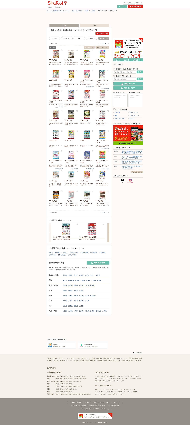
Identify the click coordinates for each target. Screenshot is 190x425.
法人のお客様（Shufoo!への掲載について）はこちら (95, 409)
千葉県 (83, 280)
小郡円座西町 (62, 255)
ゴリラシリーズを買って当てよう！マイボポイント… (55, 204)
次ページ (105, 43)
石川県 (87, 285)
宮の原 (51, 252)
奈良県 (87, 295)
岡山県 (65, 300)
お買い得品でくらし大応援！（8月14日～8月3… (55, 63)
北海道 (65, 275)
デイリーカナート (120, 394)
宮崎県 (92, 311)
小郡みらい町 (74, 252)
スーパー (54, 38)
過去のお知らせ (137, 172)
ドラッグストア (91, 38)
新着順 (51, 48)
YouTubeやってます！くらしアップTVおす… (102, 124)
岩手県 (76, 275)
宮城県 (81, 275)
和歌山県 (93, 295)
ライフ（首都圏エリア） (133, 391)
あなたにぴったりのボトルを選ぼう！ (55, 145)
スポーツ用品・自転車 (135, 378)
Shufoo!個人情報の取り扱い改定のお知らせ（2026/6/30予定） (132, 162)
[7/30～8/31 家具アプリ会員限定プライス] (87, 94)
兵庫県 (70, 295)
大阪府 (65, 295)
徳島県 (65, 306)
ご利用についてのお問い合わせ (101, 402)
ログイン (122, 6)
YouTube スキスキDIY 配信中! (55, 124)
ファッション (66, 38)
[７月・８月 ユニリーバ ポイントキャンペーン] (71, 155)
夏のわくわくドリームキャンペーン (86, 145)
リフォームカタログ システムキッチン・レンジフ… (102, 204)
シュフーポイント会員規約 (78, 405)
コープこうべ (104, 394)
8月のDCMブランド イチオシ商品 (71, 85)
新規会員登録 (135, 6)
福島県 (98, 275)
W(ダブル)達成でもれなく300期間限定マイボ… (71, 145)
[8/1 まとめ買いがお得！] (87, 74)
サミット (97, 394)
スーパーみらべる (126, 389)
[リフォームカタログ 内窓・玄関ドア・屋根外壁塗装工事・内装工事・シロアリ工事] (56, 175)
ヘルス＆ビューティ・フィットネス (114, 381)
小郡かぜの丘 (72, 255)
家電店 (97, 378)
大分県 (87, 311)
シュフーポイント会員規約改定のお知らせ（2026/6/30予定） (132, 157)
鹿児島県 (98, 311)
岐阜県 (76, 290)
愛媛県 (76, 306)
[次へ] (108, 232)
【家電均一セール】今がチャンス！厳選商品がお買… (86, 63)
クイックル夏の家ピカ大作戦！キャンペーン (102, 63)
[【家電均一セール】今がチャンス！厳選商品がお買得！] (87, 54)
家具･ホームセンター (102, 47)
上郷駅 (93, 10)
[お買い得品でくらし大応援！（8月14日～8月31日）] (56, 54)
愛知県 (65, 290)
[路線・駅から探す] (98, 263)
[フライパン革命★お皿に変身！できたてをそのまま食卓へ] (71, 54)
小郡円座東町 (84, 252)
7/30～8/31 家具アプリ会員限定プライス (86, 105)
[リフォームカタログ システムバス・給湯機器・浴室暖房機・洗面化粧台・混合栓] (71, 195)
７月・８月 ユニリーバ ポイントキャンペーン (71, 166)
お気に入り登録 (61, 50)
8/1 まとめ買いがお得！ (86, 84)
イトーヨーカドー (99, 391)
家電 (79, 38)
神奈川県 (71, 280)
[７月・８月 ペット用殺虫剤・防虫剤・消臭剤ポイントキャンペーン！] (102, 134)
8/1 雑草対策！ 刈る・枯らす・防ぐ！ (102, 85)
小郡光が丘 (52, 255)
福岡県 (65, 311)
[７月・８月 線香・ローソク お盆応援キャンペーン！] (87, 155)
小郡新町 (65, 252)
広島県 (70, 300)
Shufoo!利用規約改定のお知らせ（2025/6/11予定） (132, 167)
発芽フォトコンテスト (85, 123)
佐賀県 (70, 311)
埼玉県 (77, 280)
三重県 (81, 290)
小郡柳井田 (93, 252)
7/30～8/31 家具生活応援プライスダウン (102, 105)
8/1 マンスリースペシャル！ (56, 104)
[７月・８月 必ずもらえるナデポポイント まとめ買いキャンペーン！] (102, 155)
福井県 (92, 285)
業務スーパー (98, 389)
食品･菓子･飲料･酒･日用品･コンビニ (110, 376)
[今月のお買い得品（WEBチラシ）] (71, 94)
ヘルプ (87, 402)
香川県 (70, 306)
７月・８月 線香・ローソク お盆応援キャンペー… (86, 166)
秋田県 (87, 275)
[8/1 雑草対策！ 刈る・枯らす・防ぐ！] (102, 74)
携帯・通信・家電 (99, 381)
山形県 (92, 275)
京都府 (76, 295)
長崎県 (76, 311)
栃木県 (94, 280)
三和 (114, 394)
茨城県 (88, 280)
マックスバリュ (116, 389)
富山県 (81, 285)
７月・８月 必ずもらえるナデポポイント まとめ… (102, 166)
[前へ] (50, 232)
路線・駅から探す (77, 10)
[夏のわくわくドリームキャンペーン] (87, 134)
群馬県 (99, 280)
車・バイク (125, 378)
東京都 (65, 280)
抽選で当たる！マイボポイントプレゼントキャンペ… (86, 184)
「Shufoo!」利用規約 (75, 402)
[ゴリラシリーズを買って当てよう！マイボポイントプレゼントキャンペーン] (56, 195)
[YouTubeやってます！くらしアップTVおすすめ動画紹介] (102, 114)
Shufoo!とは (117, 402)
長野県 (70, 285)
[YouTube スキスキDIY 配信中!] (56, 114)
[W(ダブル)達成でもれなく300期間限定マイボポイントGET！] (71, 134)
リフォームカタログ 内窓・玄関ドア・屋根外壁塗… (55, 185)
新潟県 (76, 285)
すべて (131, 118)
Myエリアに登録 (102, 33)
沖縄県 (104, 311)
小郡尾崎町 (102, 252)
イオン (133, 389)
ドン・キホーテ (107, 389)
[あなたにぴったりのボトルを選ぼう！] (56, 134)
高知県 (81, 306)
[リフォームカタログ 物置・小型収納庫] (87, 195)
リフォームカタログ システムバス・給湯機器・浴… (71, 204)
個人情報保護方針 (114, 405)
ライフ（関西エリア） (120, 391)
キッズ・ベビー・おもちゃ (114, 378)
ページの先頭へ (138, 352)
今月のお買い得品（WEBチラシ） (71, 105)
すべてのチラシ (89, 47)
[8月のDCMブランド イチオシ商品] (71, 74)
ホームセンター (119, 118)
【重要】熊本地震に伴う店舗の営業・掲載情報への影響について (132, 152)
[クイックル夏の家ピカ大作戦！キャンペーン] (102, 54)
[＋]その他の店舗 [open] (90, 86)
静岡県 (70, 290)
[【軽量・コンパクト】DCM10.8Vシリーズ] (71, 114)
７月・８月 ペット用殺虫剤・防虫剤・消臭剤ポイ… (102, 145)
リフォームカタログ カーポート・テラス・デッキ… (71, 184)
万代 (106, 391)
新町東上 (58, 252)
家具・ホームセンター (136, 376)
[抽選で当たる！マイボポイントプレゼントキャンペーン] (87, 175)
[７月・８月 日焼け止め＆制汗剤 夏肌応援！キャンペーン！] (56, 155)
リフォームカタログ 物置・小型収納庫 (86, 204)
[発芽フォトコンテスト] (87, 114)
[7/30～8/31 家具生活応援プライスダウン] (102, 94)
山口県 (86, 10)
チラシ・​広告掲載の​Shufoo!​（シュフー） (58, 10)
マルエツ (110, 391)
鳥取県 (76, 300)
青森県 (70, 275)
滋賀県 (81, 295)
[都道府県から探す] (128, 84)
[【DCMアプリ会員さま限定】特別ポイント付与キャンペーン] (56, 74)
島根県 (81, 300)
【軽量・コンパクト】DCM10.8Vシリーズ (71, 124)
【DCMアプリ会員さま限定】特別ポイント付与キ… (55, 85)
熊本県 (81, 311)
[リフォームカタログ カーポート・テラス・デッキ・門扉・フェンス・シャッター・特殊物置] (71, 175)
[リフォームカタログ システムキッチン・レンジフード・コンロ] (102, 195)
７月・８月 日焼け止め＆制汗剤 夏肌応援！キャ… (55, 166)
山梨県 (65, 285)
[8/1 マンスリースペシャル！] (56, 94)
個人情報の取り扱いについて (97, 405)
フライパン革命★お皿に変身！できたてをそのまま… (71, 63)
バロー (110, 394)
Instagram (130, 181)
